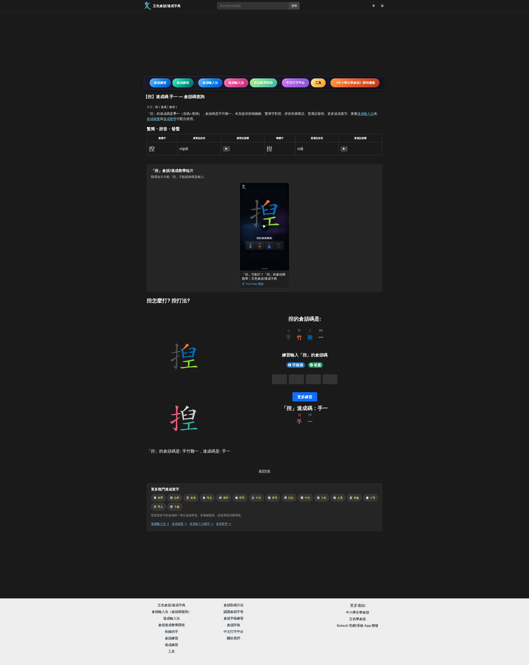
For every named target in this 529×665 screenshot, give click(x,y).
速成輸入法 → (160, 523)
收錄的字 (171, 631)
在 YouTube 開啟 (253, 283)
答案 (317, 365)
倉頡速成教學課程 (171, 625)
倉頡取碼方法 (233, 605)
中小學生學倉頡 (357, 612)
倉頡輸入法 (210, 83)
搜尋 (294, 5)
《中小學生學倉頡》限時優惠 (355, 83)
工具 (318, 83)
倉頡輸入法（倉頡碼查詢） (171, 612)
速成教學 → (223, 523)
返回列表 (264, 471)
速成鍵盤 (153, 119)
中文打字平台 (295, 83)
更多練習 (304, 397)
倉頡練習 (160, 83)
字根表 (297, 365)
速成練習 (183, 83)
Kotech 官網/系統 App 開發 (357, 625)
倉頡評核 (233, 625)
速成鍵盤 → (179, 523)
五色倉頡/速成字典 (171, 605)
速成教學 (169, 119)
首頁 (150, 107)
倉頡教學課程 (263, 83)
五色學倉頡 (357, 619)
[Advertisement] (264, 44)
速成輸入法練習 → (201, 523)
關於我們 (233, 638)
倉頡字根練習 (233, 618)
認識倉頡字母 (233, 612)
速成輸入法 (236, 83)
